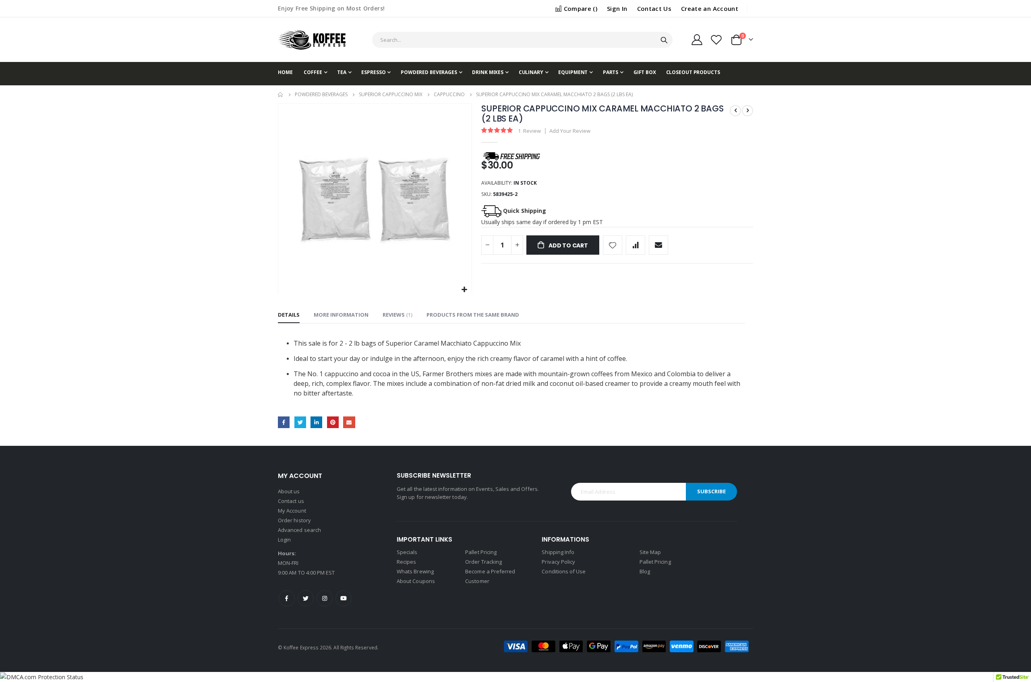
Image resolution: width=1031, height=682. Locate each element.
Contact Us (654, 8)
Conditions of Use (564, 571)
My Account (292, 510)
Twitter (300, 422)
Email (349, 422)
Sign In (617, 8)
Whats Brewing (415, 571)
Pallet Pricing (481, 552)
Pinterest (333, 422)
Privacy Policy (558, 561)
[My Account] (696, 39)
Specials (407, 552)
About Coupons (416, 581)
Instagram (325, 598)
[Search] (664, 40)
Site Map (650, 552)
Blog (645, 571)
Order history (294, 520)
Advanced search (299, 530)
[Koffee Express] (312, 39)
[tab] (289, 315)
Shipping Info (558, 552)
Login (284, 539)
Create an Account (709, 8)
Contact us (291, 501)
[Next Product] (747, 110)
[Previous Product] (735, 110)
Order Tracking (483, 561)
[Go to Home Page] (281, 94)
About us (289, 491)
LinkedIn (316, 422)
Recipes (406, 561)
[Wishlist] (716, 39)
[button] (465, 290)
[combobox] (522, 40)
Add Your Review (569, 130)
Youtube (343, 598)
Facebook (284, 422)
